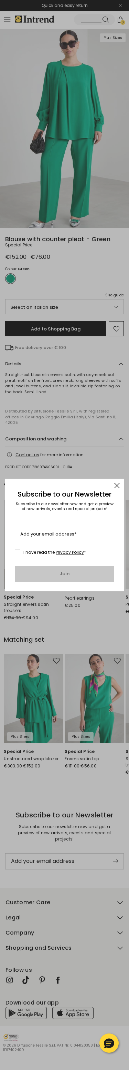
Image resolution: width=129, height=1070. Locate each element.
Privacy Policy (70, 552)
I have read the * (54, 552)
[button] (109, 1043)
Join (64, 573)
